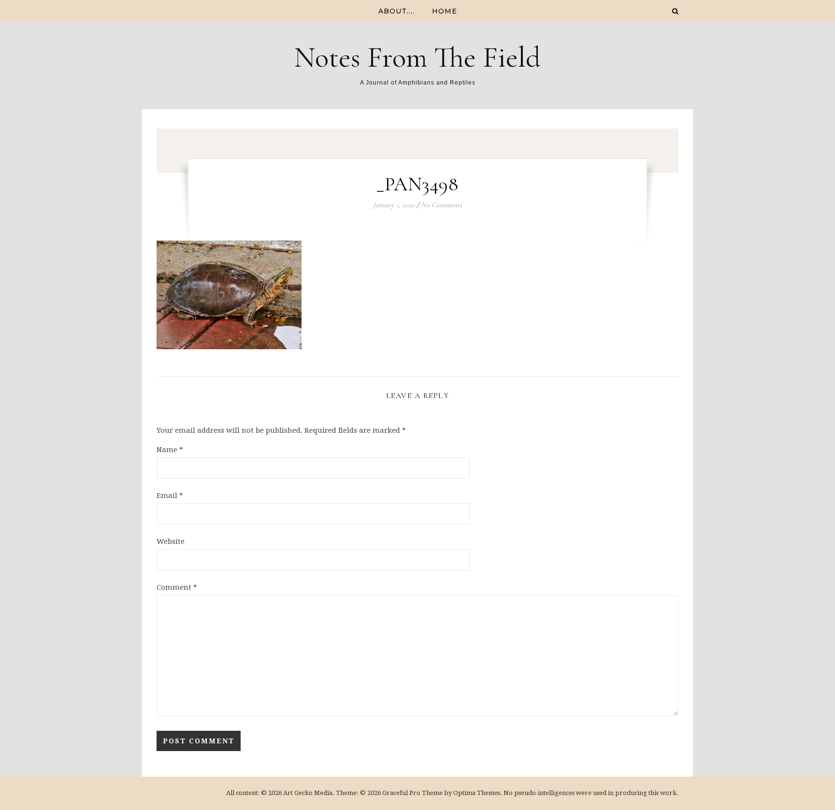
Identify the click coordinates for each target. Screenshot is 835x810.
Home (444, 11)
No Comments (441, 204)
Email (170, 495)
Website (171, 541)
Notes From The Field (417, 57)
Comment (177, 587)
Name (170, 449)
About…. (396, 11)
